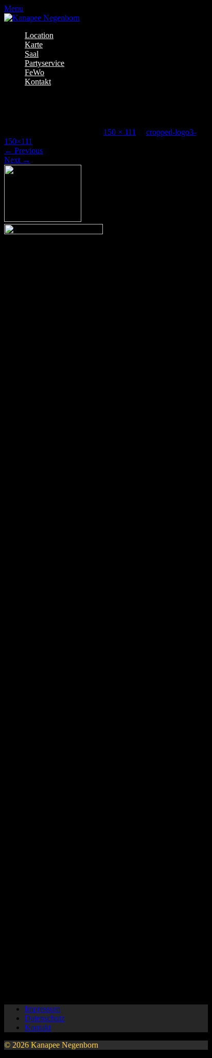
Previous (23, 150)
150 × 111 (119, 132)
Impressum (42, 1008)
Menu (13, 8)
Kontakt (38, 81)
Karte (34, 44)
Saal (32, 53)
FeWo (34, 72)
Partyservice (44, 63)
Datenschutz (45, 1018)
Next (17, 159)
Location (39, 35)
